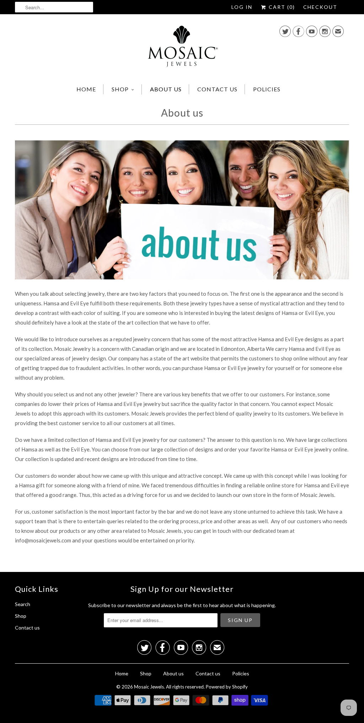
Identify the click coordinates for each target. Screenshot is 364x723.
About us (166, 89)
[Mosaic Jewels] (182, 48)
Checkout (320, 7)
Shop (120, 89)
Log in (241, 7)
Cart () (281, 7)
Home (86, 89)
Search (22, 604)
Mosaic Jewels (149, 687)
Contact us (217, 89)
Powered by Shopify (227, 687)
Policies (266, 89)
